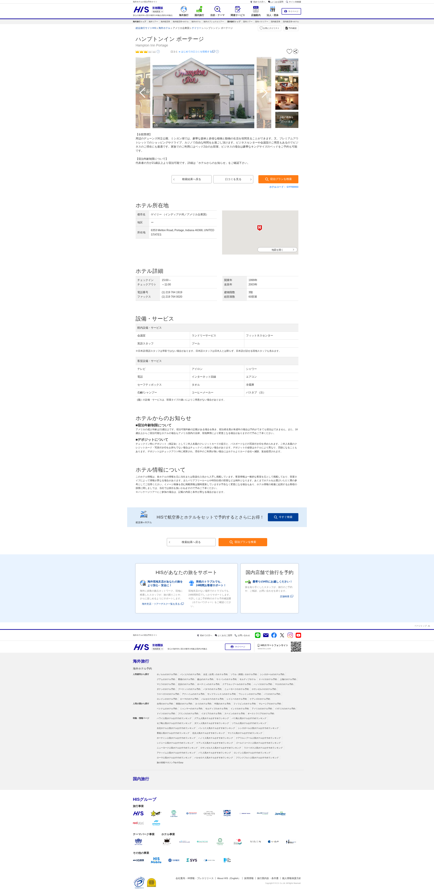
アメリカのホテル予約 (262, 708)
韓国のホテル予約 (184, 704)
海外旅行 (141, 661)
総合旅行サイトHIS (146, 28)
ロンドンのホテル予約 (167, 699)
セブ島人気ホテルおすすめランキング (174, 723)
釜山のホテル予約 (205, 679)
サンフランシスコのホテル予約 (221, 694)
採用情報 (249, 878)
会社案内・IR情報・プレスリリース (195, 878)
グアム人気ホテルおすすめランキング (211, 718)
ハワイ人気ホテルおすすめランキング (174, 718)
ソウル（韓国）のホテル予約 (244, 674)
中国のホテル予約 (222, 704)
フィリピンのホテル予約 (244, 704)
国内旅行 (141, 778)
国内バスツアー (261, 22)
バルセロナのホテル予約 (212, 699)
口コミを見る (233, 179)
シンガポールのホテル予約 (272, 674)
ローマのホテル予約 (189, 699)
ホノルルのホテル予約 (167, 674)
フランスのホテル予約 (188, 713)
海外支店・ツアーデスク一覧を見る (161, 604)
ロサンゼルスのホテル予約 (264, 689)
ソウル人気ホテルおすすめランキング (249, 723)
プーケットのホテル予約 (189, 689)
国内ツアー (247, 22)
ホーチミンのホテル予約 (208, 684)
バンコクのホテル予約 (190, 674)
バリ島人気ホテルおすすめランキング (249, 718)
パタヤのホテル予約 (212, 689)
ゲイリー (196, 28)
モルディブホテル (248, 679)
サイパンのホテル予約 (226, 679)
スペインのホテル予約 (234, 713)
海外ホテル (196, 22)
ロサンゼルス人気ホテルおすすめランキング (220, 748)
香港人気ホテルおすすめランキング (173, 733)
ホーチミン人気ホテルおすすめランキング (176, 738)
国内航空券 (275, 22)
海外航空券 (165, 22)
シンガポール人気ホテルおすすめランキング (258, 728)
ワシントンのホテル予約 (250, 694)
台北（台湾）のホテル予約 (215, 674)
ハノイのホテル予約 (263, 684)
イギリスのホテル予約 (285, 708)
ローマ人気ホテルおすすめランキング (174, 757)
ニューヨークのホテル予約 (236, 689)
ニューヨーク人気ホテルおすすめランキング (177, 748)
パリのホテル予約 (272, 694)
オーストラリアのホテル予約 (261, 713)
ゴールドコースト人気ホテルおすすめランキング (258, 743)
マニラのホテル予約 (166, 684)
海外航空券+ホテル (181, 22)
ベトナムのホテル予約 (167, 708)
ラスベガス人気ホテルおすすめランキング (263, 748)
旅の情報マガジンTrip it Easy (170, 762)
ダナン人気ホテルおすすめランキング (211, 723)
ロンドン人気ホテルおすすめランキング (252, 753)
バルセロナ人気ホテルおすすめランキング (213, 757)
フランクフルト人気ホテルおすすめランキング (257, 757)
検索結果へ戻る (191, 179)
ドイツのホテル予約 (166, 713)
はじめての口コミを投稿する (196, 51)
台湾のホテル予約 (165, 704)
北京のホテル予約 (186, 684)
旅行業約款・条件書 (268, 878)
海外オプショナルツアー (213, 22)
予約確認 (292, 28)
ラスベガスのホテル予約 (168, 694)
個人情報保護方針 (291, 878)
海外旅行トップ (139, 22)
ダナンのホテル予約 (166, 689)
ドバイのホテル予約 (268, 679)
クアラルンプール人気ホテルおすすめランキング (258, 738)
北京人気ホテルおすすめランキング (208, 733)
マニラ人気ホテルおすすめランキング (245, 733)
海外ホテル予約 (142, 668)
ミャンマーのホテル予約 (191, 708)
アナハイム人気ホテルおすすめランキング (176, 753)
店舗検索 (284, 596)
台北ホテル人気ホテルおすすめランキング (176, 728)
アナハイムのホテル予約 (193, 694)
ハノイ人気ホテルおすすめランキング (215, 738)
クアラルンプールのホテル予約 (236, 684)
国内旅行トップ (233, 22)
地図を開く (277, 249)
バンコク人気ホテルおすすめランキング (216, 728)
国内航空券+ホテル (291, 22)
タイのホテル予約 (203, 704)
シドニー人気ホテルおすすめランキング (175, 743)
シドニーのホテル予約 (236, 699)
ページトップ (421, 626)
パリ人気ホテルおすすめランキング (214, 753)
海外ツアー (153, 22)
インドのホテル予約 (240, 708)
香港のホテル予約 (186, 679)
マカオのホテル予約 (284, 684)
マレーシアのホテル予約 (270, 704)
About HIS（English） (229, 878)
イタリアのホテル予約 (211, 713)
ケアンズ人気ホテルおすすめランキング (214, 743)
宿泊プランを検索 (281, 179)
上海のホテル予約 (288, 679)
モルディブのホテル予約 (216, 708)
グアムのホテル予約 (166, 679)
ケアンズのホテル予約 (260, 699)
